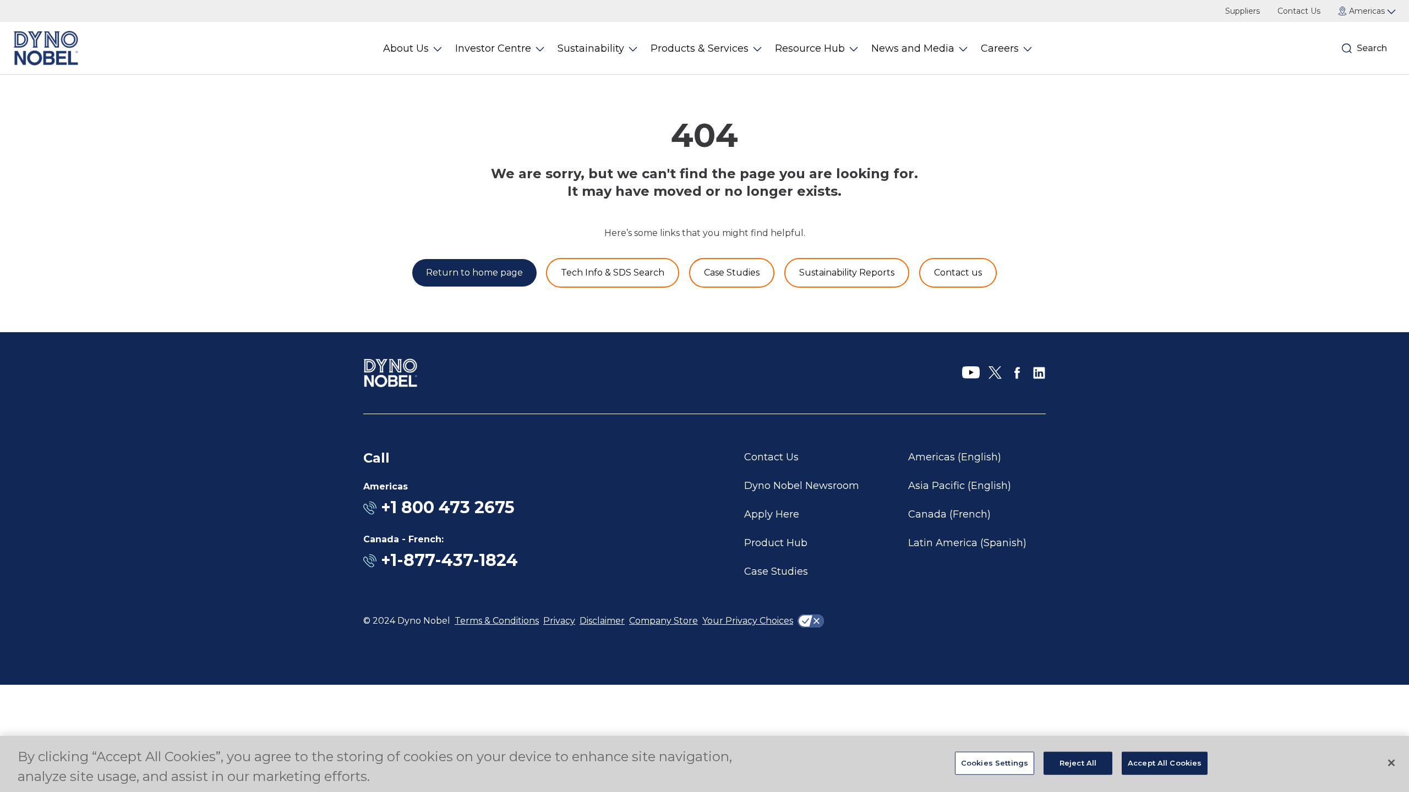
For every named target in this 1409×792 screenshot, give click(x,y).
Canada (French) (949, 514)
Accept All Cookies (1165, 762)
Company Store (663, 620)
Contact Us (1298, 11)
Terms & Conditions (497, 620)
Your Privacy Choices (747, 620)
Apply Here (771, 514)
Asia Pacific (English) (959, 486)
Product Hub (775, 543)
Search (1372, 48)
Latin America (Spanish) (967, 543)
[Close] (1391, 763)
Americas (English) (954, 457)
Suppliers (1242, 11)
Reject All (1078, 762)
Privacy (559, 620)
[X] (995, 373)
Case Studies (776, 571)
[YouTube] (971, 373)
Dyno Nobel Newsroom (801, 486)
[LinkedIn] (1039, 373)
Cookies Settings (994, 762)
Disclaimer (602, 620)
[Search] (1346, 48)
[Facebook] (1017, 373)
